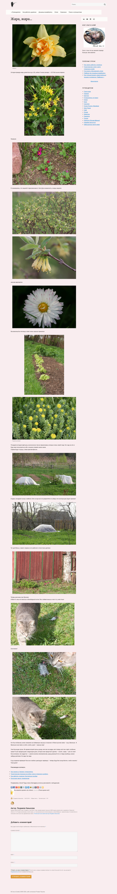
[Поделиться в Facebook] (14, 787)
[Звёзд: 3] (35, 790)
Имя (12, 854)
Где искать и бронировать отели (93, 71)
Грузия (86, 112)
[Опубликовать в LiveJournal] (24, 787)
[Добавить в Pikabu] (31, 787)
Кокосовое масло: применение (20, 778)
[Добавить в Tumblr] (36, 787)
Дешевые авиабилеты (45, 12)
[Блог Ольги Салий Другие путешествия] (14, 4)
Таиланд (86, 93)
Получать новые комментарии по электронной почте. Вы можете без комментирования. (41, 871)
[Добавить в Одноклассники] (19, 787)
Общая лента (34, 798)
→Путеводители (15, 12)
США (85, 110)
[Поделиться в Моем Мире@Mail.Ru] (21, 787)
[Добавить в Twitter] (26, 787)
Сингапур (86, 104)
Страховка (63, 12)
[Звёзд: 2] (34, 790)
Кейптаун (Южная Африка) (92, 120)
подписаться (15, 872)
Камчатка (87, 116)
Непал (86, 100)
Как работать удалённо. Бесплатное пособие (24, 776)
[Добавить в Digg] (33, 787)
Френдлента (94, 81)
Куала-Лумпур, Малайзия (91, 106)
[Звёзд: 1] (33, 790)
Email (13, 862)
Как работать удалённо (29, 12)
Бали (85, 102)
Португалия (87, 91)
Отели (56, 12)
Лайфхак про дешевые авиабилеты (94, 73)
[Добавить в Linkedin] (28, 787)
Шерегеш (87, 114)
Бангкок (86, 95)
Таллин (86, 118)
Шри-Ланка (87, 108)
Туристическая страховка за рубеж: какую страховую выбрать (29, 774)
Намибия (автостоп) (90, 122)
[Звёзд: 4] (36, 790)
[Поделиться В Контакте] (12, 787)
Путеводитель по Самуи (91, 98)
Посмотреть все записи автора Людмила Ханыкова (47, 813)
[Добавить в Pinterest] (38, 787)
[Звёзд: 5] (37, 790)
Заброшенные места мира (92, 124)
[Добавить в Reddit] (40, 787)
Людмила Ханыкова (18, 798)
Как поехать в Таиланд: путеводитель (22, 772)
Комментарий (15, 830)
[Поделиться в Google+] (16, 787)
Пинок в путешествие (75, 12)
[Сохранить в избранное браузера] (43, 787)
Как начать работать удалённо (93, 65)
